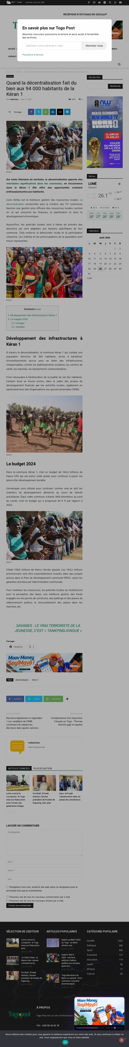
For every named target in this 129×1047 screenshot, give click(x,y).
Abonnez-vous (94, 45)
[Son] (114, 1000)
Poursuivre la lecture (32, 54)
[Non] (125, 1038)
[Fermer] (120, 1000)
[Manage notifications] (121, 1040)
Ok (65, 1042)
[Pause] (109, 1000)
